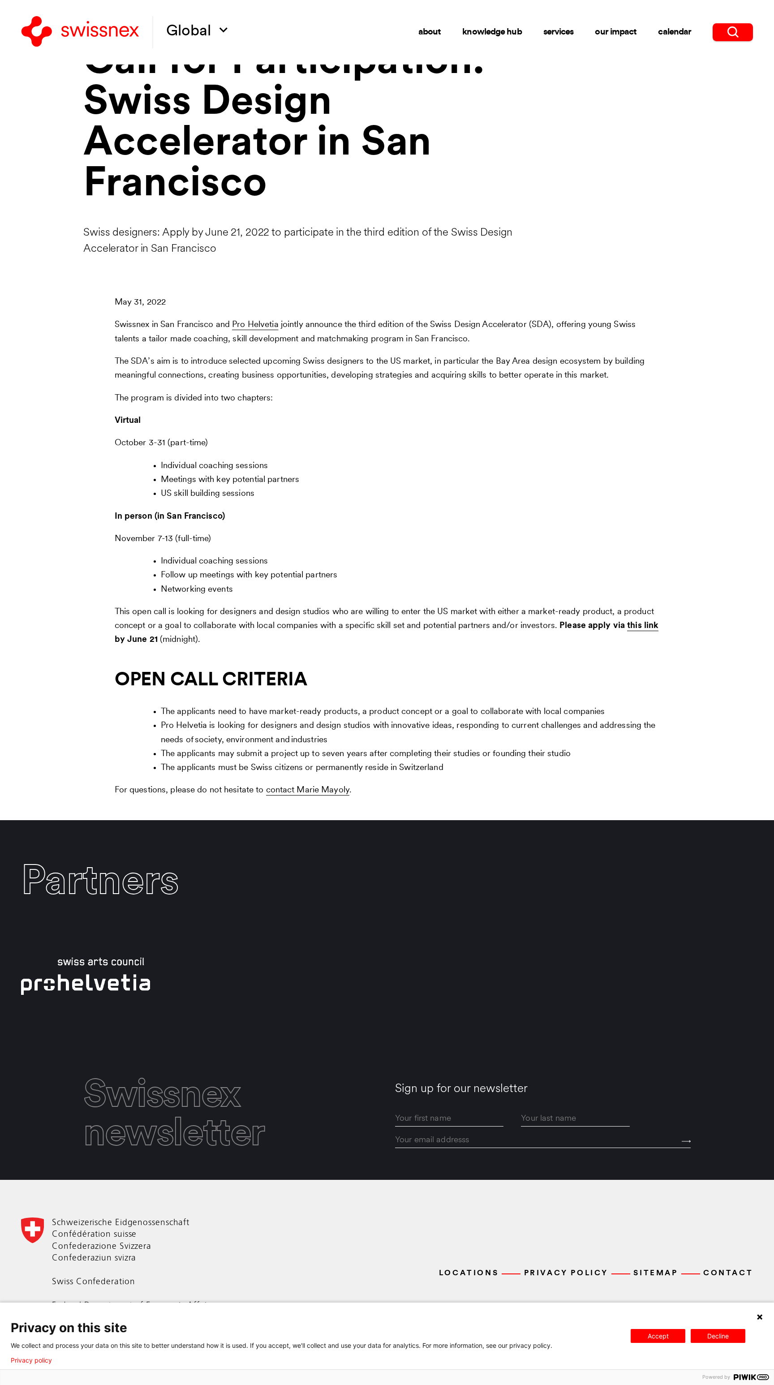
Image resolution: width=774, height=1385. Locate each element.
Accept (658, 1336)
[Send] (686, 1141)
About (429, 32)
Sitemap (655, 1273)
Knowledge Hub (491, 32)
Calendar (674, 32)
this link (642, 626)
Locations (469, 1273)
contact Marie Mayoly (307, 790)
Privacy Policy (566, 1273)
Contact (728, 1273)
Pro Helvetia (255, 325)
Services (558, 32)
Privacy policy (31, 1360)
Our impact (615, 32)
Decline (718, 1336)
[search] (733, 32)
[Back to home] (80, 32)
